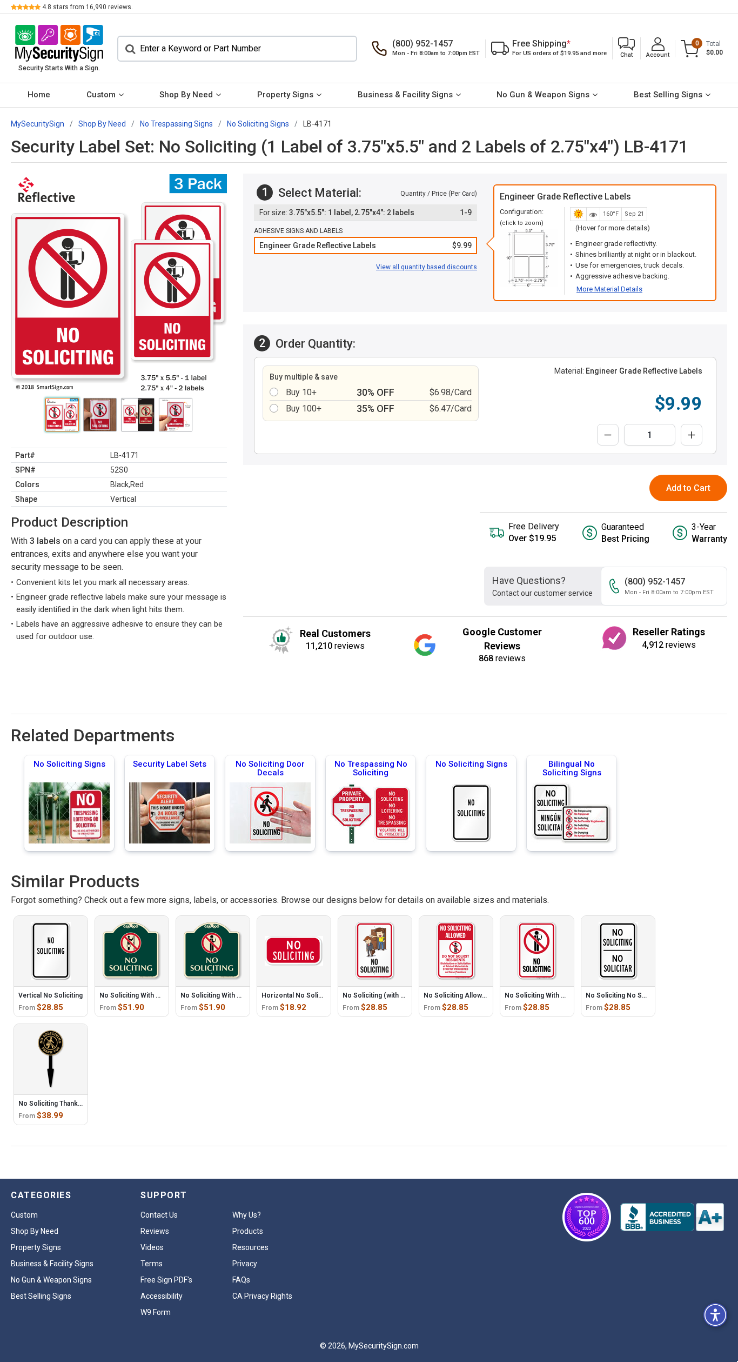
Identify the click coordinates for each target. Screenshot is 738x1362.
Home (39, 94)
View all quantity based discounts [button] (426, 267)
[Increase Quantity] (691, 435)
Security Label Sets (169, 764)
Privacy (244, 1263)
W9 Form (155, 1312)
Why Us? (246, 1215)
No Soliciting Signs (69, 764)
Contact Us (159, 1215)
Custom (101, 94)
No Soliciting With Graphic (220, 995)
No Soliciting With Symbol (139, 995)
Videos (152, 1247)
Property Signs (285, 94)
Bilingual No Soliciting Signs (571, 768)
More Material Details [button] (609, 289)
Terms (151, 1263)
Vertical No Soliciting (50, 995)
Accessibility (161, 1296)
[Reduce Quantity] (608, 435)
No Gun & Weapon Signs (543, 94)
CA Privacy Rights (262, 1296)
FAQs (241, 1279)
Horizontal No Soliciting (298, 995)
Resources (250, 1247)
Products (247, 1231)
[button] (626, 48)
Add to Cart (688, 488)
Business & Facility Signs (405, 94)
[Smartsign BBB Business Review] (672, 1217)
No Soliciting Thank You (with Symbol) (76, 1103)
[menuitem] (39, 95)
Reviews (154, 1231)
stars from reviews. (87, 7)
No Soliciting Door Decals (270, 768)
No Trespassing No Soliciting (370, 768)
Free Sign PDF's (166, 1279)
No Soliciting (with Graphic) (384, 995)
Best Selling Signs (668, 94)
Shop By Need (186, 94)
